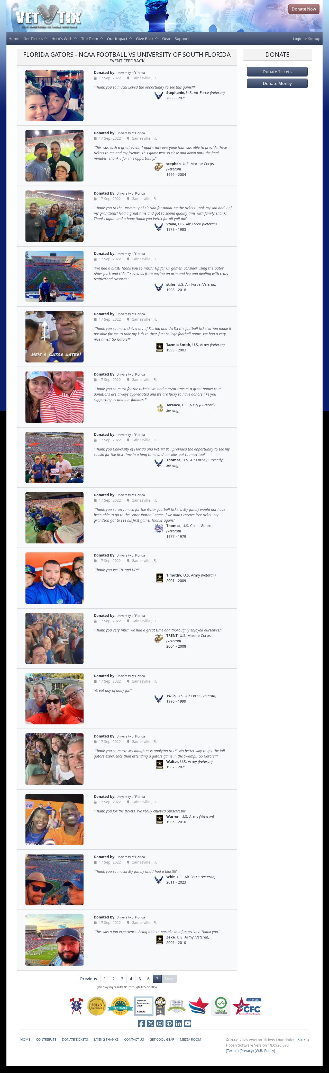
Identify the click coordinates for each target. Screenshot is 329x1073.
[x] (150, 1023)
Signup (314, 38)
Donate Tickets (277, 71)
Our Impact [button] (117, 38)
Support (182, 38)
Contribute (46, 1039)
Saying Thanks (106, 1039)
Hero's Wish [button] (62, 38)
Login (298, 38)
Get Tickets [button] (33, 38)
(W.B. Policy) (265, 1050)
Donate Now (304, 9)
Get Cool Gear (162, 1039)
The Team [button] (90, 38)
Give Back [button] (145, 38)
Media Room (190, 1039)
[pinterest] (169, 1023)
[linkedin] (178, 1023)
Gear (166, 38)
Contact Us (134, 1039)
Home (13, 38)
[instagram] (159, 1023)
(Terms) (232, 1050)
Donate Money (277, 83)
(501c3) (303, 1039)
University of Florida (130, 73)
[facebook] (141, 1023)
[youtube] (187, 1023)
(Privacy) (247, 1050)
